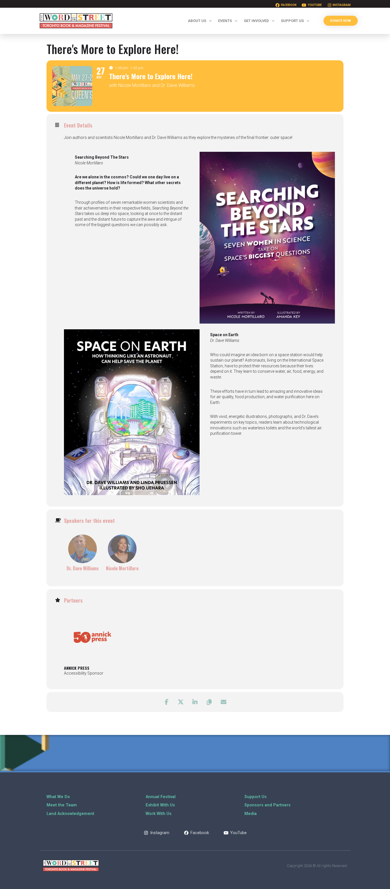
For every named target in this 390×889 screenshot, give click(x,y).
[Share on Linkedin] (195, 702)
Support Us (292, 21)
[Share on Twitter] (181, 702)
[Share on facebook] (166, 702)
